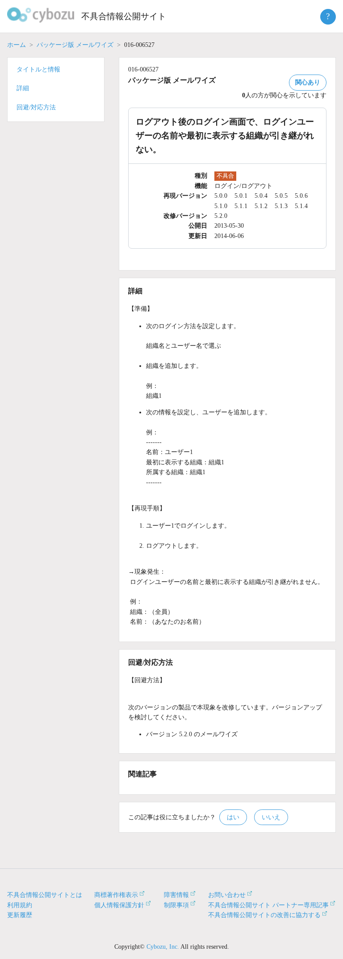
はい (233, 817)
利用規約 (19, 905)
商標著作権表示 (116, 895)
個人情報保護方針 (119, 905)
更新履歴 (19, 915)
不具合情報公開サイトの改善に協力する (264, 915)
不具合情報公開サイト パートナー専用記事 (268, 905)
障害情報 (176, 895)
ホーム (16, 45)
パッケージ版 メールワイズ (75, 45)
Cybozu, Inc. (162, 946)
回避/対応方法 (36, 107)
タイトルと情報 (38, 69)
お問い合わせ (227, 895)
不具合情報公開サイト (123, 16)
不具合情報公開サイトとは (44, 895)
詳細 (23, 88)
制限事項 (176, 905)
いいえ (271, 817)
